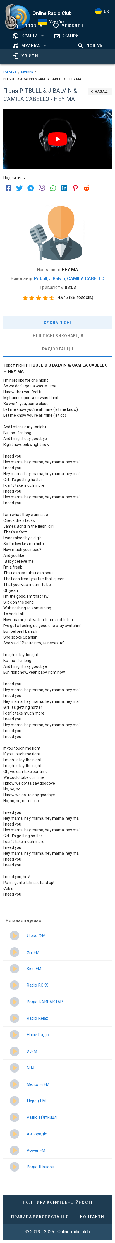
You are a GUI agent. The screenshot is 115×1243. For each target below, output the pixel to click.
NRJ (30, 1067)
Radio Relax (37, 1018)
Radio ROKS (38, 985)
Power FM (36, 1150)
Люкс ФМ (36, 935)
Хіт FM (33, 952)
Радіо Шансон (40, 1166)
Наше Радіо (38, 1034)
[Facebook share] (8, 188)
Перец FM (36, 1100)
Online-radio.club (74, 1231)
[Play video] (57, 139)
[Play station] (14, 935)
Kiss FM (34, 968)
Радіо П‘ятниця (42, 1117)
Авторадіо (37, 1133)
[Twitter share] (20, 188)
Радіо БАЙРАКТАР (45, 1001)
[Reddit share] (87, 188)
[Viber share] (42, 188)
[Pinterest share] (75, 188)
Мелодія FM (38, 1084)
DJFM (32, 1051)
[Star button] (25, 298)
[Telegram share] (31, 188)
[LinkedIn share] (64, 188)
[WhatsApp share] (53, 188)
